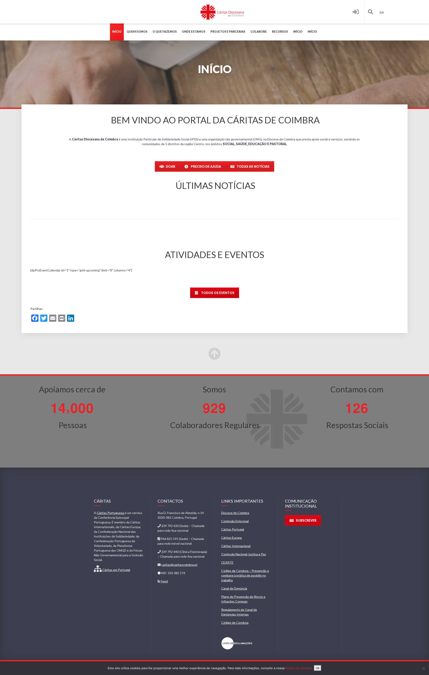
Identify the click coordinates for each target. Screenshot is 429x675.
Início (117, 31)
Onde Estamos (193, 31)
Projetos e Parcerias (227, 31)
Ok (318, 668)
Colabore (258, 31)
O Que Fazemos (165, 31)
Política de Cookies (298, 668)
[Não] (423, 668)
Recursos (280, 31)
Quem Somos (137, 31)
